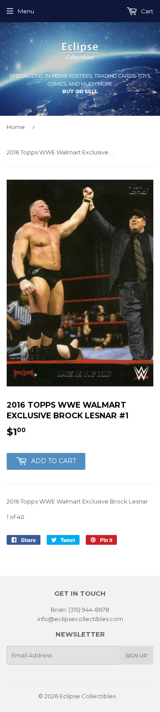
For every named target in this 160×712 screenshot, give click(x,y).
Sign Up (136, 655)
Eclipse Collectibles (88, 696)
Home (16, 126)
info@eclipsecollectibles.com (80, 618)
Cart (146, 11)
